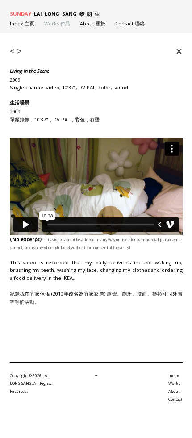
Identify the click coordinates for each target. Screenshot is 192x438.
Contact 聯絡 (130, 23)
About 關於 (92, 23)
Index (173, 376)
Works (174, 383)
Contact (175, 399)
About (173, 391)
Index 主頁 (22, 23)
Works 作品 (57, 23)
